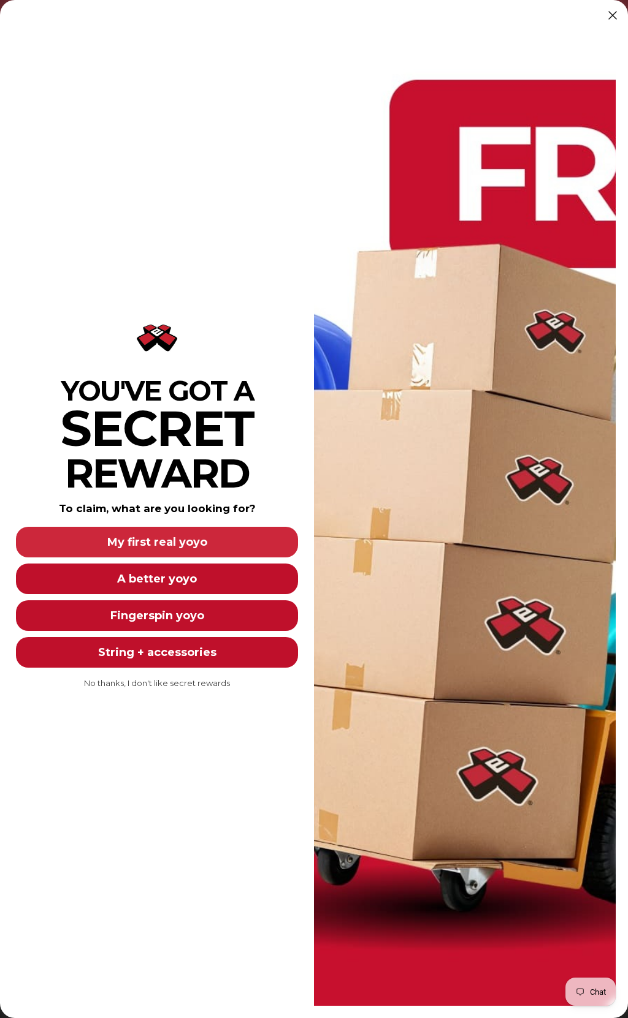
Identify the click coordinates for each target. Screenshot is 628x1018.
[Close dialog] (612, 15)
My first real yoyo (157, 542)
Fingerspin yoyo (157, 615)
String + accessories (157, 652)
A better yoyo (157, 579)
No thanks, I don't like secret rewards (157, 683)
